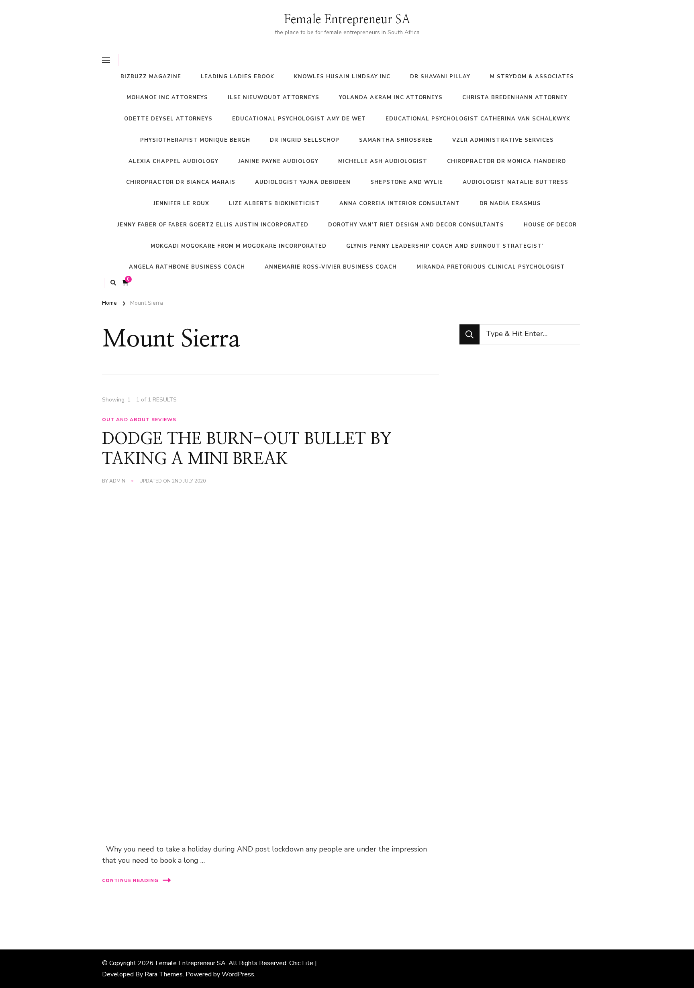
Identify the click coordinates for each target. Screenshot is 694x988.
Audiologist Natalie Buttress (515, 182)
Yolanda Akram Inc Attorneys (391, 97)
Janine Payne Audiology (278, 161)
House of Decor (550, 224)
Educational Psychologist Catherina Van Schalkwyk (478, 118)
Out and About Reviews (139, 419)
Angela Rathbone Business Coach (187, 267)
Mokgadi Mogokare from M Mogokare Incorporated (239, 246)
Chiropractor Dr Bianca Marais (180, 182)
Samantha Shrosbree (396, 140)
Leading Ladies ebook (237, 76)
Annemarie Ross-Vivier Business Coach (331, 267)
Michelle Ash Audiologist (382, 161)
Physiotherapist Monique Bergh (195, 140)
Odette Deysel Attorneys (168, 118)
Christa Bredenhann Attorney (514, 97)
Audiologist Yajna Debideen (303, 182)
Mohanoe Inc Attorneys (167, 97)
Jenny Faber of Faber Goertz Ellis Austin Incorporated (212, 224)
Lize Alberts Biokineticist (274, 203)
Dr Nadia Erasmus (510, 203)
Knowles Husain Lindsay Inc (342, 76)
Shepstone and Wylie (406, 182)
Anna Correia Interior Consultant (399, 203)
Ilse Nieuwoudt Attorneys (273, 97)
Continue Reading (130, 880)
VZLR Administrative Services (503, 140)
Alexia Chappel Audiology (173, 161)
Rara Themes (164, 974)
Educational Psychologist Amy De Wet (299, 118)
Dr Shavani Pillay (440, 76)
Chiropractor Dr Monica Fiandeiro (506, 161)
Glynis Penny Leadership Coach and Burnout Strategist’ (444, 246)
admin (117, 481)
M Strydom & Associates (532, 76)
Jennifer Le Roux (181, 203)
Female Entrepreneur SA (347, 20)
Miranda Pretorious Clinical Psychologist (490, 267)
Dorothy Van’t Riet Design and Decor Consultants (416, 224)
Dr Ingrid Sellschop (304, 140)
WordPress (238, 974)
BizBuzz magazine (150, 76)
